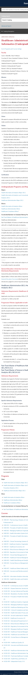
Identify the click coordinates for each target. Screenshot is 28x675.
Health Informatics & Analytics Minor (11, 206)
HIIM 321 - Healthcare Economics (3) (14, 547)
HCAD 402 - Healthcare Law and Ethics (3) (16, 634)
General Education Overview (9, 279)
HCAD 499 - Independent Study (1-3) (14, 661)
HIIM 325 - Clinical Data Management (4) (15, 555)
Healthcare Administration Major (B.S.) (12, 200)
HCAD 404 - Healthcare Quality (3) (14, 642)
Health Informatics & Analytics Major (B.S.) (13, 192)
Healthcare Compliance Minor (9, 211)
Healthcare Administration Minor (10, 209)
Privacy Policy (18, 672)
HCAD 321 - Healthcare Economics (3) (14, 618)
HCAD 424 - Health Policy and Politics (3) (15, 658)
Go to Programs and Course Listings (11, 49)
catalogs (4, 674)
